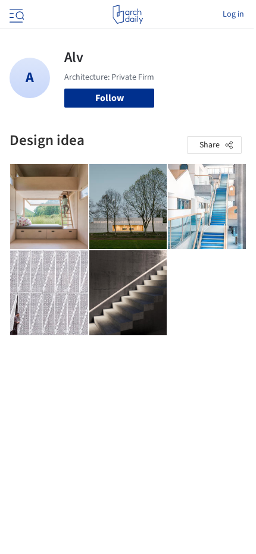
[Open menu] (15, 14)
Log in (233, 14)
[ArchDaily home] (128, 14)
